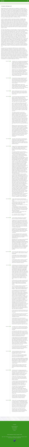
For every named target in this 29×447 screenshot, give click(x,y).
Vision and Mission (14, 427)
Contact (14, 430)
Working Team (14, 429)
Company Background (14, 426)
